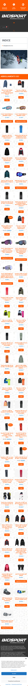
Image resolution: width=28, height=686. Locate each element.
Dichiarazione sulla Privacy (16, 684)
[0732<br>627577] (14, 4)
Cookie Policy (8, 684)
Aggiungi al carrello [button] (7, 121)
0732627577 (14, 8)
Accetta (14, 673)
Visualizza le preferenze (14, 681)
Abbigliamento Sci (8, 45)
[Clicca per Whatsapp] (5, 4)
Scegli (7, 100)
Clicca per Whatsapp (4, 8)
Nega (14, 677)
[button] (26, 658)
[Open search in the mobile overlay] (14, 30)
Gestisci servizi (14, 669)
